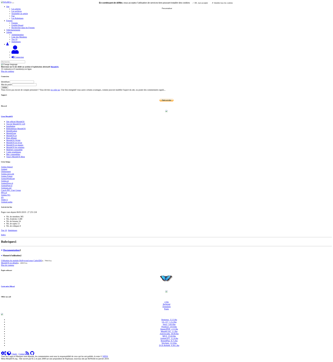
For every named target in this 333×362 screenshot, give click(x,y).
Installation (10, 126)
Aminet (4, 169)
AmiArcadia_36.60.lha (169, 334)
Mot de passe (6, 84)
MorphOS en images (14, 145)
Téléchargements (13, 30)
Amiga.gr (5, 181)
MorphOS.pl (11, 136)
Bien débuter (11, 138)
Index (3, 235)
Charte (14, 354)
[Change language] (9, 64)
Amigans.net (6, 188)
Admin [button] (9, 32)
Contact (22, 354)
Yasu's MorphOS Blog (15, 157)
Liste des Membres (19, 37)
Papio (166, 309)
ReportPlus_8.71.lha (169, 341)
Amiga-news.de (7, 174)
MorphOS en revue (14, 143)
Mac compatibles (13, 154)
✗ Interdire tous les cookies (222, 3)
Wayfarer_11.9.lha (169, 343)
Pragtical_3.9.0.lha (169, 327)
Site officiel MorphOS (15, 121)
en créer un (55, 90)
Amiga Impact (7, 167)
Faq (13, 16)
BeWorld (166, 304)
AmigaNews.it (7, 183)
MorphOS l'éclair (13, 140)
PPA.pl (4, 193)
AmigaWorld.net (8, 178)
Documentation (11, 250)
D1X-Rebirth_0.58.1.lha (169, 345)
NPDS (105, 356)
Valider (4, 87)
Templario (166, 307)
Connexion (19, 57)
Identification (11, 131)
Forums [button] (9, 21)
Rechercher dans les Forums (23, 28)
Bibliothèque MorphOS (16, 129)
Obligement (6, 171)
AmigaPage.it (6, 186)
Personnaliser (167, 8)
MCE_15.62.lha (169, 336)
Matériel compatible (14, 150)
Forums (14, 23)
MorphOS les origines (15, 147)
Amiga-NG (5, 195)
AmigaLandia (6, 202)
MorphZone (11, 133)
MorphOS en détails (9, 263)
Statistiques (16, 42)
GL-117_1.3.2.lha (169, 322)
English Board (17, 25)
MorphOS (55, 67)
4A (2, 197)
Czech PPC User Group (11, 190)
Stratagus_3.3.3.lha (169, 320)
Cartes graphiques (13, 152)
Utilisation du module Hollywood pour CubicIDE (21, 260)
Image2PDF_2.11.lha (169, 329)
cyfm (166, 302)
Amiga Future (6, 176)
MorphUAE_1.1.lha (169, 331)
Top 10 (14, 39)
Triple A (4, 200)
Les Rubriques (17, 18)
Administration (17, 35)
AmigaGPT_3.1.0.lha (169, 338)
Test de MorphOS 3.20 (15, 124)
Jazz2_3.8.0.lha (169, 324)
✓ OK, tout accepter (200, 3)
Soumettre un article (19, 13)
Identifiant (5, 82)
